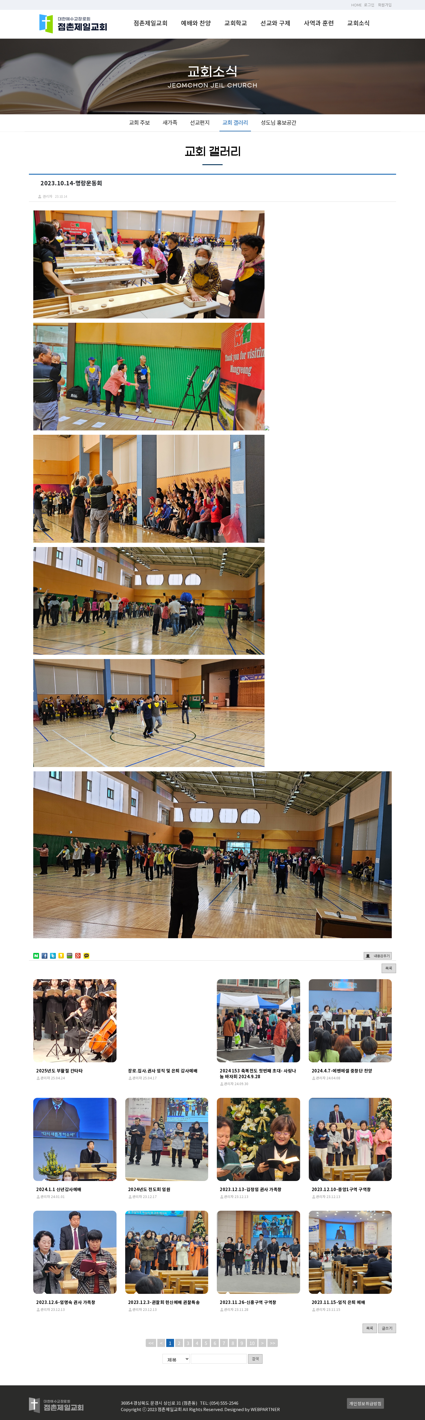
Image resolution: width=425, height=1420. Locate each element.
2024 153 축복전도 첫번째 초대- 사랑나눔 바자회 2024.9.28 (258, 1073)
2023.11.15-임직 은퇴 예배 (338, 1302)
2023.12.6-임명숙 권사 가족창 (65, 1302)
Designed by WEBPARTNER (252, 1409)
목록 (388, 968)
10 (252, 1342)
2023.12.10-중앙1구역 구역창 (341, 1189)
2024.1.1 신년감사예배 (59, 1189)
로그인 (369, 5)
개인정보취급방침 (365, 1403)
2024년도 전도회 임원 (149, 1189)
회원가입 (385, 5)
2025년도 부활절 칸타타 (59, 1071)
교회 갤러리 (235, 122)
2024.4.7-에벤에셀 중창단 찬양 (342, 1071)
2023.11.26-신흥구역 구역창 (248, 1302)
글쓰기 (387, 1328)
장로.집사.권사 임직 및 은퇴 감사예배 (163, 1071)
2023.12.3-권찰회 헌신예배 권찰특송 (164, 1302)
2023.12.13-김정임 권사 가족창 (251, 1189)
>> (272, 1342)
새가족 (169, 122)
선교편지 (200, 122)
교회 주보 (139, 122)
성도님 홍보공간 (278, 122)
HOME (356, 5)
